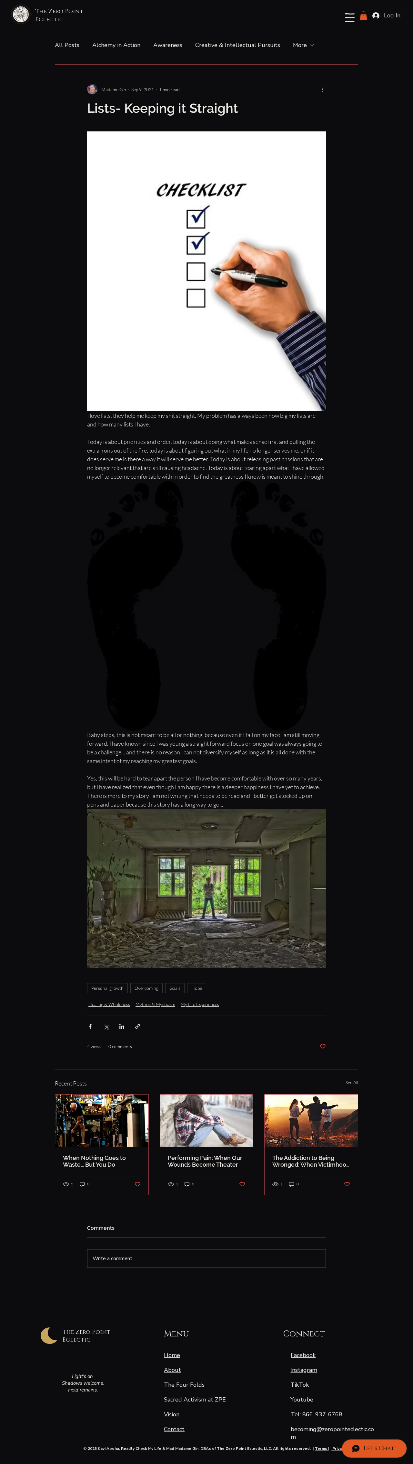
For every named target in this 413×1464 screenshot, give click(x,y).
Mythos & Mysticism (155, 1004)
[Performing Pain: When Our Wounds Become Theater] (206, 1121)
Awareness (167, 45)
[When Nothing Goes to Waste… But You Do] (101, 1121)
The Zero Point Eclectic (59, 16)
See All (352, 1082)
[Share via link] (138, 1026)
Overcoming (146, 988)
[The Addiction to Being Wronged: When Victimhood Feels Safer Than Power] (311, 1121)
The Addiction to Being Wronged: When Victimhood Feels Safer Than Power (311, 1161)
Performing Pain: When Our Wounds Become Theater (205, 1161)
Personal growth (107, 988)
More (300, 45)
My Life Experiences (200, 1004)
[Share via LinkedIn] (122, 1026)
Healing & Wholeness (109, 1004)
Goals (174, 988)
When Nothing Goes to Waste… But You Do (94, 1161)
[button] (350, 17)
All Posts (67, 45)
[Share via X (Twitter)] (106, 1026)
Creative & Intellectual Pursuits (237, 45)
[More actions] (322, 89)
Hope (196, 988)
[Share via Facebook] (90, 1026)
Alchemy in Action (116, 45)
